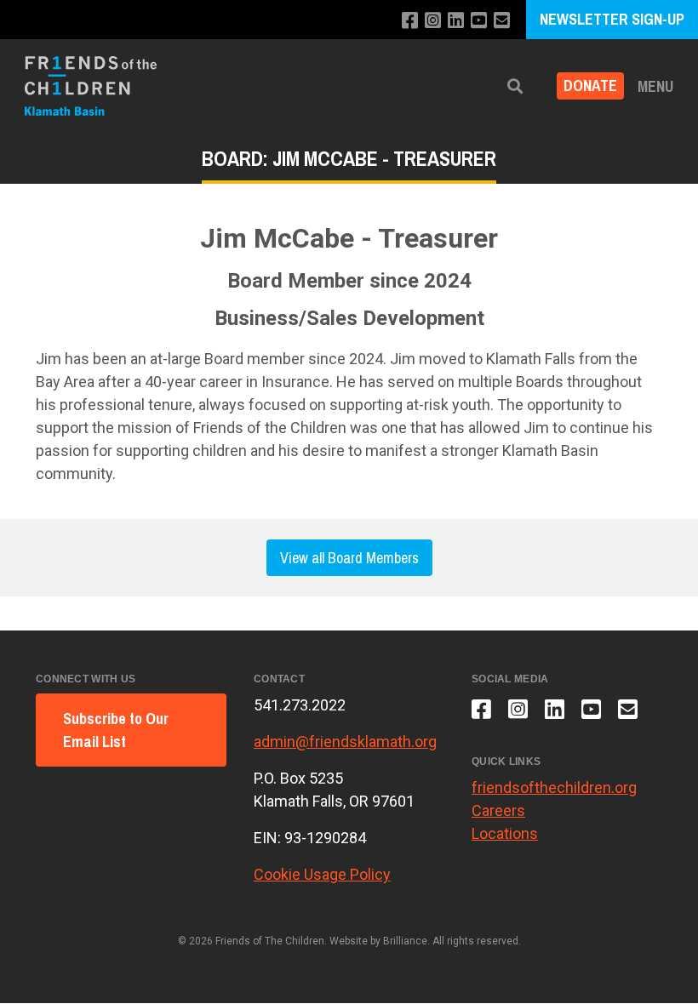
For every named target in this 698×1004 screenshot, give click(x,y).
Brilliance (405, 941)
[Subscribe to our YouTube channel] (479, 21)
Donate (590, 86)
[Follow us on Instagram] (433, 21)
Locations (505, 833)
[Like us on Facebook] (410, 21)
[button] (515, 86)
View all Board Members (349, 557)
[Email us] (502, 21)
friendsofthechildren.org (554, 787)
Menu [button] (655, 86)
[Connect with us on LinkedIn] (456, 21)
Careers (498, 810)
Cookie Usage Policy (322, 874)
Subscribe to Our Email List (116, 730)
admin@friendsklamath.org (345, 741)
